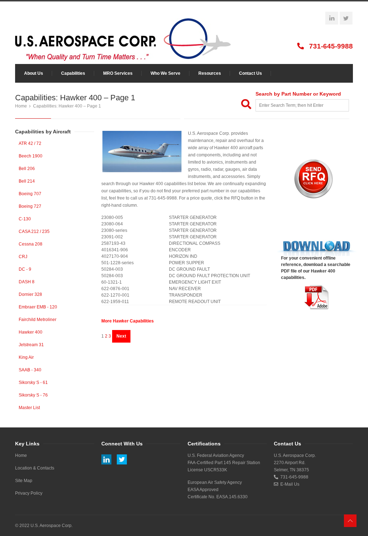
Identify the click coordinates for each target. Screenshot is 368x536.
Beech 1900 (30, 156)
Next (121, 336)
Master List (29, 407)
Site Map (23, 480)
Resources (209, 73)
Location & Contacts (34, 468)
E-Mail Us (288, 484)
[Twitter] (346, 18)
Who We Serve (165, 73)
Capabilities (73, 73)
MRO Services (118, 73)
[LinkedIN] (331, 18)
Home (21, 106)
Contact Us (250, 73)
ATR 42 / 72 (30, 143)
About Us (33, 73)
